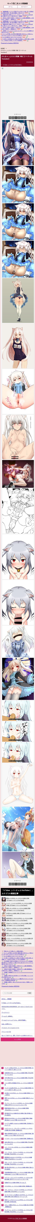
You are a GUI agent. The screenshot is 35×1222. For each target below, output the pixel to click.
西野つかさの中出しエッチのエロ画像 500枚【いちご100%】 (19, 1099)
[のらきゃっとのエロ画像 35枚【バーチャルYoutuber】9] (18, 487)
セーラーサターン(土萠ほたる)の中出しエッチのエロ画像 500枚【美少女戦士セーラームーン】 (19, 1195)
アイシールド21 (6, 1031)
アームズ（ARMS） (7, 1016)
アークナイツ (5, 1012)
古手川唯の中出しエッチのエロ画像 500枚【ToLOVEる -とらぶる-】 (19, 1078)
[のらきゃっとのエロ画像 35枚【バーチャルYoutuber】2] (18, 202)
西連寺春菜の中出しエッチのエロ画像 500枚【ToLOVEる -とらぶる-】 (17, 1109)
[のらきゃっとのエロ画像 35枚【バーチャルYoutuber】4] (18, 277)
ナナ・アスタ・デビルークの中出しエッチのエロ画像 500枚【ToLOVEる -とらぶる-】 (18, 1153)
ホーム (11, 6)
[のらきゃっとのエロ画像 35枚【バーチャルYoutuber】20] (18, 878)
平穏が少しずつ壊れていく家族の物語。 (14, 951)
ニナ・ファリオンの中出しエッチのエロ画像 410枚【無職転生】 (18, 1148)
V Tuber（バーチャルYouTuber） (12, 64)
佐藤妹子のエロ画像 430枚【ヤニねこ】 (15, 1182)
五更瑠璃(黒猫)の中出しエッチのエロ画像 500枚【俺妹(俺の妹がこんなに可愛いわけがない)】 (19, 1173)
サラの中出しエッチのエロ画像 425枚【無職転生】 (18, 1186)
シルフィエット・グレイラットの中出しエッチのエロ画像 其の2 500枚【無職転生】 (18, 1129)
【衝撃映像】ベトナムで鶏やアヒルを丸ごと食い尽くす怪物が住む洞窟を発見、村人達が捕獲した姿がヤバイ (17, 12)
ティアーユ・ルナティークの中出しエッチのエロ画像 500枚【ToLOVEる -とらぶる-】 (18, 1210)
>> (25, 117)
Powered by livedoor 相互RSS (10, 43)
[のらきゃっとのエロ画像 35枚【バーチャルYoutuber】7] (18, 413)
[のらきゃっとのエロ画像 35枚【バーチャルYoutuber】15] (18, 720)
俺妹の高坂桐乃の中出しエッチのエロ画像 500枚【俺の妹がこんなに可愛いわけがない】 (19, 1134)
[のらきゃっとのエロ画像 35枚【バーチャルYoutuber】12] (18, 624)
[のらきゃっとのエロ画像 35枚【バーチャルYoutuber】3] (18, 239)
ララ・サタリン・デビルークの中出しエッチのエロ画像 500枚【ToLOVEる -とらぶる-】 (18, 1190)
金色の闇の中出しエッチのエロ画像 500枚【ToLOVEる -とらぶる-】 (19, 1143)
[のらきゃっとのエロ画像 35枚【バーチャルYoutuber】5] (18, 322)
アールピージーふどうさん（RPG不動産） (14, 1020)
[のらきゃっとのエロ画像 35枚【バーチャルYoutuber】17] (18, 762)
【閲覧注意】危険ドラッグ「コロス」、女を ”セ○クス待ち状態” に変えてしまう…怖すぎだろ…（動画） (17, 15)
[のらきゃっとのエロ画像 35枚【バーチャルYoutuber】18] (18, 805)
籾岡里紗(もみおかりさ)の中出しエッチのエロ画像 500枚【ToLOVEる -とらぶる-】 (18, 1158)
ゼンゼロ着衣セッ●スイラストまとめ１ (12, 37)
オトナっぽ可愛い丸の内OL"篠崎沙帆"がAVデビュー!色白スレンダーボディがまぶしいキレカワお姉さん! (17, 34)
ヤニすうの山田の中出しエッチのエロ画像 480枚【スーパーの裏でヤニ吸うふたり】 (19, 1088)
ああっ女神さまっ (7, 1024)
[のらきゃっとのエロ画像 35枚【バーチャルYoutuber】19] (18, 851)
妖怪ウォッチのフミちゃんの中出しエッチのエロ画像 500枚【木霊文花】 (18, 1200)
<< (10, 117)
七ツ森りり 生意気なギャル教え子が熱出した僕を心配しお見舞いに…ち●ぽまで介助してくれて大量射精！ (17, 39)
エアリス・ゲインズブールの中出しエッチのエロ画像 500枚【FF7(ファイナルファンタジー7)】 (18, 1178)
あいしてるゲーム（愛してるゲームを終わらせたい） (17, 1035)
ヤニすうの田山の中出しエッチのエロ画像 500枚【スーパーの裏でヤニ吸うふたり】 (19, 1068)
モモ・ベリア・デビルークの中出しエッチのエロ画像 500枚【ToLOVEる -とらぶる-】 (18, 1163)
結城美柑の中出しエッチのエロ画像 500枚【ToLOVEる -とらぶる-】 (19, 1073)
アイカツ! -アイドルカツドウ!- (10, 1028)
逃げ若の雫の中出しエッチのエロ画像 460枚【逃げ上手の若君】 (19, 1168)
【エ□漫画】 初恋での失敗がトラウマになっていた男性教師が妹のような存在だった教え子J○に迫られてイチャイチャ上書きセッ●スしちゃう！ (17, 963)
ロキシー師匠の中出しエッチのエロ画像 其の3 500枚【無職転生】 (19, 1205)
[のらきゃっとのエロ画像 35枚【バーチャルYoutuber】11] (18, 579)
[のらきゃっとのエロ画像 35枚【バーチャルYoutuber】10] (18, 533)
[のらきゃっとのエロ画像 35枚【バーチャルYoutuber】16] (18, 741)
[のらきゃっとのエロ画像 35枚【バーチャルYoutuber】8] (18, 459)
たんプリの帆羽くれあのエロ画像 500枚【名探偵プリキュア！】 (19, 1124)
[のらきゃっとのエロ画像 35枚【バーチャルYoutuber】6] (18, 368)
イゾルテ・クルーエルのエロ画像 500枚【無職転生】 (19, 1138)
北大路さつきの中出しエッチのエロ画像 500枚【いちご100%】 (19, 1094)
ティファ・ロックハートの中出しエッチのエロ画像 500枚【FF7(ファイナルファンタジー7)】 (18, 1104)
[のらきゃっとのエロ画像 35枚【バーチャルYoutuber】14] (18, 699)
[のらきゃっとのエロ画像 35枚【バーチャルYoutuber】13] (18, 656)
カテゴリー (24, 6)
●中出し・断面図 (6, 999)
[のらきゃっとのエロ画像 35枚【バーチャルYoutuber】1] (18, 165)
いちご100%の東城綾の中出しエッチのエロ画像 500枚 (19, 1083)
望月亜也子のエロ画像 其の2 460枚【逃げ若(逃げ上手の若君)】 (19, 1114)
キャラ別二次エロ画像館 (17, 3)
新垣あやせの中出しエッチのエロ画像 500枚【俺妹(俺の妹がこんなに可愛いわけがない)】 (18, 1119)
